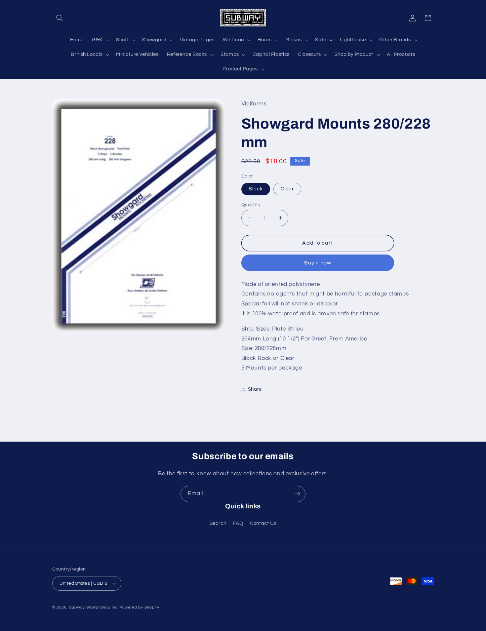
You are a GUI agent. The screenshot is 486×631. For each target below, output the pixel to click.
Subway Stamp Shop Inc (93, 607)
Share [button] (255, 389)
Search (218, 523)
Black (256, 188)
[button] (59, 17)
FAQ (238, 523)
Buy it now (318, 262)
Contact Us (263, 523)
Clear (287, 188)
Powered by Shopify (139, 607)
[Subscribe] (297, 494)
